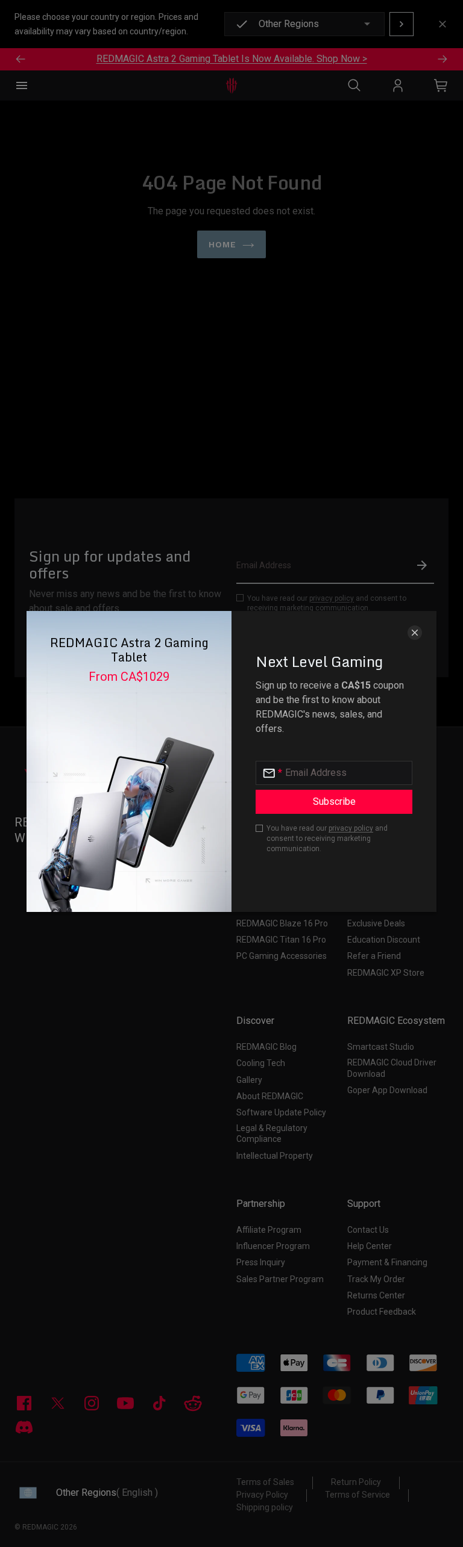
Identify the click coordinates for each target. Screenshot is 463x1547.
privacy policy (351, 828)
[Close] (415, 632)
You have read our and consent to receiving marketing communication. (327, 838)
